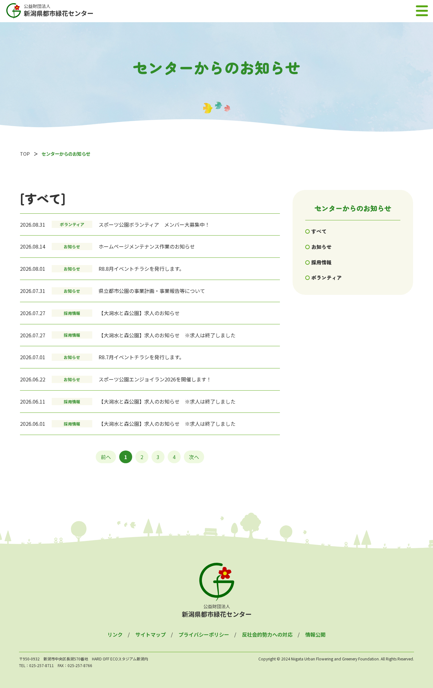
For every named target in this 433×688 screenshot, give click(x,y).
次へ (194, 457)
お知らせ (321, 246)
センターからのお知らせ (352, 208)
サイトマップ (150, 634)
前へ (106, 457)
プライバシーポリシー (203, 634)
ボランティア (326, 277)
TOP (25, 153)
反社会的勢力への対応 (267, 634)
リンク (115, 634)
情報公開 (315, 634)
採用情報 (321, 262)
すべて (318, 231)
